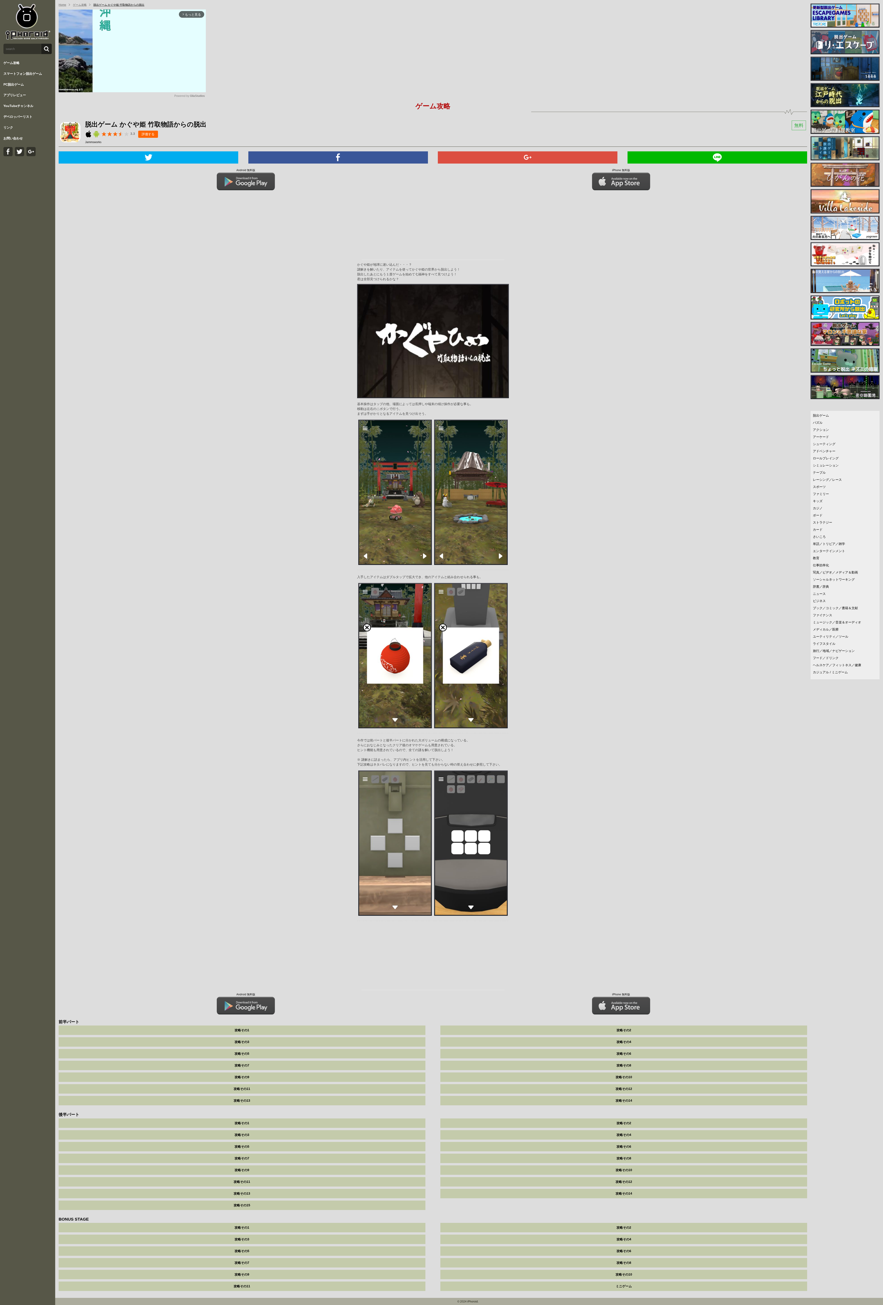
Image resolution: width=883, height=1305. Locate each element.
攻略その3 (242, 1042)
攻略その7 (242, 1065)
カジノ (818, 508)
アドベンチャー (824, 451)
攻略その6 (623, 1053)
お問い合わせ (13, 138)
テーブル (819, 472)
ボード (818, 515)
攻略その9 (242, 1077)
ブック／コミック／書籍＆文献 (835, 608)
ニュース (819, 594)
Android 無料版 (245, 170)
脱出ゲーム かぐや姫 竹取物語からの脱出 (118, 4)
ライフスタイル (824, 643)
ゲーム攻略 (11, 63)
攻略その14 (624, 1100)
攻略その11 (242, 1089)
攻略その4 (623, 1042)
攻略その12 (624, 1089)
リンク (8, 127)
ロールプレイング (826, 458)
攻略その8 (623, 1065)
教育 (816, 558)
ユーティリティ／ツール (830, 636)
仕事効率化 (821, 565)
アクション (821, 430)
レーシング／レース (827, 479)
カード (818, 529)
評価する (148, 134)
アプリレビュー (14, 95)
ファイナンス (822, 615)
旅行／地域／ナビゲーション (834, 651)
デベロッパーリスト (17, 116)
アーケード (821, 437)
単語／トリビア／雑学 (829, 544)
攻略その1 (242, 1030)
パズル (818, 422)
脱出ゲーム (821, 415)
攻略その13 (242, 1100)
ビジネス (819, 601)
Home (62, 4)
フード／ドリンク (826, 658)
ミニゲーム (624, 1286)
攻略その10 (624, 1077)
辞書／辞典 (821, 586)
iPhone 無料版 (621, 170)
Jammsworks (93, 142)
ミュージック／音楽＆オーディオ (837, 622)
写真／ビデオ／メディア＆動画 (835, 572)
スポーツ (819, 487)
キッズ (818, 501)
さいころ (819, 537)
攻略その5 (242, 1053)
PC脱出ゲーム (13, 84)
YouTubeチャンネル (18, 106)
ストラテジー (822, 522)
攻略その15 (242, 1205)
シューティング (824, 444)
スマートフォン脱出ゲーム (22, 73)
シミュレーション (826, 465)
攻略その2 (623, 1030)
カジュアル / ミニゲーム (830, 672)
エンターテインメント (829, 551)
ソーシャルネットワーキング (834, 579)
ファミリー (821, 494)
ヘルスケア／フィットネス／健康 (837, 665)
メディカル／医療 (826, 629)
